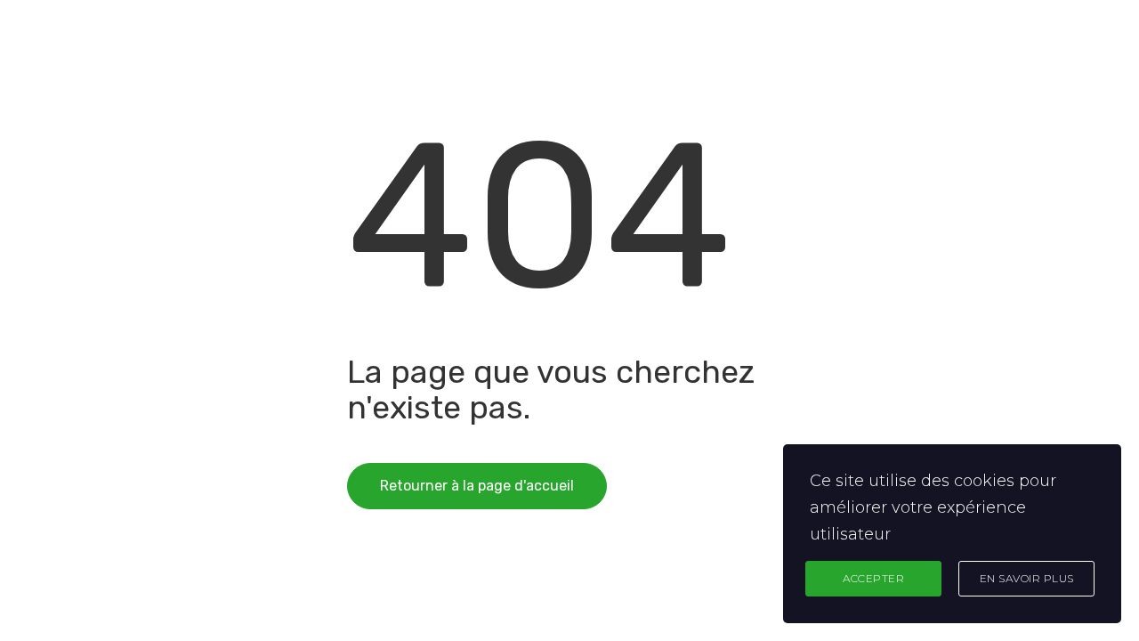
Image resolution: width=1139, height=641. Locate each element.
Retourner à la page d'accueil (477, 485)
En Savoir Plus (1027, 578)
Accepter (873, 578)
